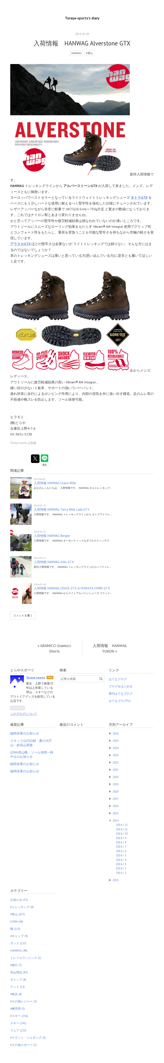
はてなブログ (118, 679)
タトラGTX (139, 197)
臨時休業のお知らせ (24, 733)
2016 (116, 806)
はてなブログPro (120, 701)
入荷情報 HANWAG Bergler (52, 536)
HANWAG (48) (18, 950)
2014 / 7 (121, 846)
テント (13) (17, 987)
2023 (116, 755)
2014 (116, 820)
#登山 (89, 53)
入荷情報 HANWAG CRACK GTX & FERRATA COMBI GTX (72, 588)
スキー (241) (18, 1023)
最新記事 (17, 724)
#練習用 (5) (17, 1008)
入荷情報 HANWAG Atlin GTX (54, 562)
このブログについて (23, 714)
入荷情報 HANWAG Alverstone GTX (82, 43)
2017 (116, 799)
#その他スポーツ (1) (23, 1045)
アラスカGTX (20, 244)
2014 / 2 (121, 868)
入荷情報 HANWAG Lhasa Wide (55, 483)
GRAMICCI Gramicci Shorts (54, 648)
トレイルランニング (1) (25, 958)
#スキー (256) (19, 1016)
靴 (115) (15, 929)
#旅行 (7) (16, 965)
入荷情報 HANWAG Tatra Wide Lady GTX (61, 509)
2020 (116, 777)
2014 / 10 (122, 833)
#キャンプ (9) (19, 936)
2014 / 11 (122, 829)
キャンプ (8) (18, 979)
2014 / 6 (121, 851)
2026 (116, 733)
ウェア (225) (18, 1030)
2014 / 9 (121, 838)
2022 (116, 762)
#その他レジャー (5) (23, 1001)
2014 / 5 (121, 855)
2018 (116, 791)
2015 (116, 813)
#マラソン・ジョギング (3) (28, 1038)
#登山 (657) (17, 914)
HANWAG (76, 53)
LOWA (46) (16, 921)
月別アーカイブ (121, 724)
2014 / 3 (121, 864)
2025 (116, 741)
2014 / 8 (121, 842)
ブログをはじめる (121, 686)
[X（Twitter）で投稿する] (35, 458)
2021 (116, 770)
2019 (116, 784)
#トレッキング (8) (22, 907)
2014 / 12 (122, 825)
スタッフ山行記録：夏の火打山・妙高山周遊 (31, 743)
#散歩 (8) (16, 994)
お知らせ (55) (19, 900)
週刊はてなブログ (121, 693)
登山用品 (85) (19, 972)
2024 (116, 748)
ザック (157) (18, 943)
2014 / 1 (121, 873)
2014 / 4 (121, 860)
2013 (116, 880)
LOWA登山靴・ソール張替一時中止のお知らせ (31, 754)
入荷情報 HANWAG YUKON (110, 648)
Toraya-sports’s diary (82, 18)
